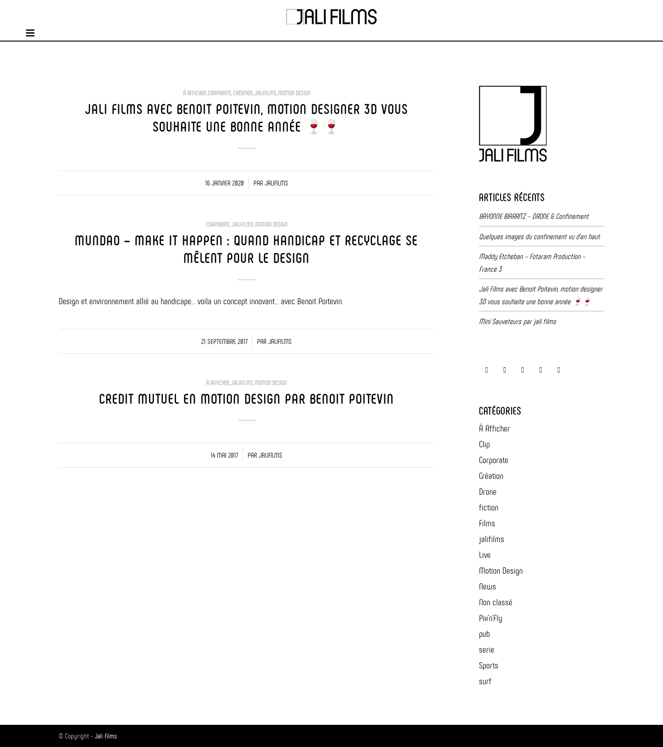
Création (243, 93)
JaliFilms (276, 183)
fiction (488, 507)
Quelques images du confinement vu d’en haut (539, 236)
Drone (488, 491)
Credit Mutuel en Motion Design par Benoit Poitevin (246, 399)
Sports (488, 665)
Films (487, 523)
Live (485, 554)
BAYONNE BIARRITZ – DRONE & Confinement (534, 216)
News (487, 586)
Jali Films (106, 736)
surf (485, 681)
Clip (484, 444)
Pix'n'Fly (490, 617)
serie (486, 649)
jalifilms (265, 93)
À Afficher (194, 93)
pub (484, 633)
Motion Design (294, 93)
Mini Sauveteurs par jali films (517, 321)
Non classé (495, 602)
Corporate (219, 93)
